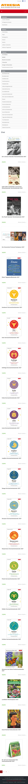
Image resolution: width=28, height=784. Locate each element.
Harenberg (4, 32)
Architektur (5, 54)
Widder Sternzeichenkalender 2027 (11, 609)
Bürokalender (5, 76)
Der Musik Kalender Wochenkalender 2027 (13, 217)
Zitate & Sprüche (6, 127)
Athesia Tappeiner (6, 47)
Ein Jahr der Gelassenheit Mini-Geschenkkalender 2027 (10, 760)
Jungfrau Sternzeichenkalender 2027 (11, 458)
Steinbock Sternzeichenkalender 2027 (12, 307)
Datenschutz (5, 782)
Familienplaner (5, 81)
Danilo (3, 42)
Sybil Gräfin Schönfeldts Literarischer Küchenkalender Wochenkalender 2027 (12, 187)
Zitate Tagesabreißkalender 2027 (10, 277)
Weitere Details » (22, 162)
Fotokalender (5, 83)
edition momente (6, 45)
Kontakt (19, 1)
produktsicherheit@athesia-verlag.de (14, 780)
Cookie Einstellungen (21, 782)
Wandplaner (5, 125)
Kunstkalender (5, 91)
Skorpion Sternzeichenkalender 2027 (11, 518)
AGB (15, 782)
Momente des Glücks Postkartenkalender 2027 (13, 670)
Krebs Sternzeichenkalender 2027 (11, 398)
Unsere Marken (6, 19)
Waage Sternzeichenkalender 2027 (11, 488)
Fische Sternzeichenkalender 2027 (11, 579)
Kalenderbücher (6, 89)
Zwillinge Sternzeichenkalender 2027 (11, 367)
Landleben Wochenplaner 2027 (10, 699)
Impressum (11, 782)
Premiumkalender (6, 104)
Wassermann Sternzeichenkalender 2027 (12, 548)
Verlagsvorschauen (6, 22)
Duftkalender (5, 78)
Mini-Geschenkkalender (8, 96)
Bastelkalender (5, 73)
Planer (3, 99)
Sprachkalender (6, 112)
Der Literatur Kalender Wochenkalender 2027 (14, 156)
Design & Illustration (7, 65)
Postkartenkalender (7, 101)
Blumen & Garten (6, 59)
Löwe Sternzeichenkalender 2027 (11, 428)
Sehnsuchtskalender (7, 109)
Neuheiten (4, 24)
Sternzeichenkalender (7, 114)
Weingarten (5, 37)
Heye (3, 34)
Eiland (3, 39)
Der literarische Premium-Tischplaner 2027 (13, 247)
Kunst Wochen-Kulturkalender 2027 (11, 729)
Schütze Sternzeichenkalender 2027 (11, 639)
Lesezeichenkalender (7, 94)
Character (4, 62)
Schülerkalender (6, 107)
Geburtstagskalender (7, 86)
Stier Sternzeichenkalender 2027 (10, 337)
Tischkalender (5, 119)
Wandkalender (5, 122)
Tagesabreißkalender (7, 117)
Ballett (3, 57)
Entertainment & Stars (7, 67)
